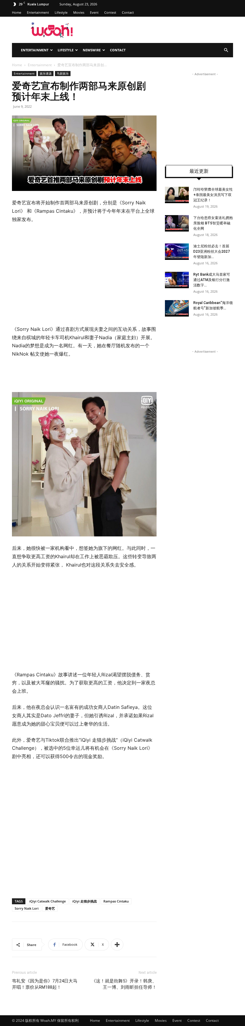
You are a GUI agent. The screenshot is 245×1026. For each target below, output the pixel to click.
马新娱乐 (63, 73)
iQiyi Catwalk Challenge (47, 901)
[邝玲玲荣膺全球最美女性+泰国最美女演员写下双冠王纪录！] (177, 195)
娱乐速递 (46, 73)
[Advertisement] (84, 274)
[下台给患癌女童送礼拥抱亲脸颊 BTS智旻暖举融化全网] (177, 223)
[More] (117, 945)
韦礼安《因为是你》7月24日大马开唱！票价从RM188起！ (44, 984)
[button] (226, 50)
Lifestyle (61, 12)
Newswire (92, 50)
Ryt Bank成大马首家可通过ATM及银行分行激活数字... (211, 279)
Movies (78, 12)
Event (94, 12)
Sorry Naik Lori (27, 908)
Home (16, 12)
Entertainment (38, 12)
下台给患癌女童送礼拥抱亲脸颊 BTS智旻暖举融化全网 (213, 223)
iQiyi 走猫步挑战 (84, 901)
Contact (128, 12)
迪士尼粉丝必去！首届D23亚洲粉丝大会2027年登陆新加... (211, 251)
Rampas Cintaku (116, 901)
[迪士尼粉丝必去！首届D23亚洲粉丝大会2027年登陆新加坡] (177, 251)
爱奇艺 (50, 908)
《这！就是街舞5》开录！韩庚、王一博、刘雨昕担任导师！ (124, 984)
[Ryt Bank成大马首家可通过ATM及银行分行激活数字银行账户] (177, 280)
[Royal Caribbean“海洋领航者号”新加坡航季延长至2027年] (177, 308)
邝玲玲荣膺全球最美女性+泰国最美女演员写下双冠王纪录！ (213, 194)
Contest (110, 12)
